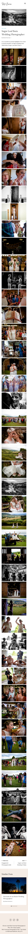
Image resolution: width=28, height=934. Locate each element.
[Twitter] (14, 920)
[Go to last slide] (4, 891)
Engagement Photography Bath (6, 863)
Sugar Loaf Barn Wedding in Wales (21, 863)
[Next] (24, 891)
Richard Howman (6, 37)
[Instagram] (17, 920)
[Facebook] (10, 920)
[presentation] (14, 885)
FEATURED (4, 28)
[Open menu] (25, 3)
